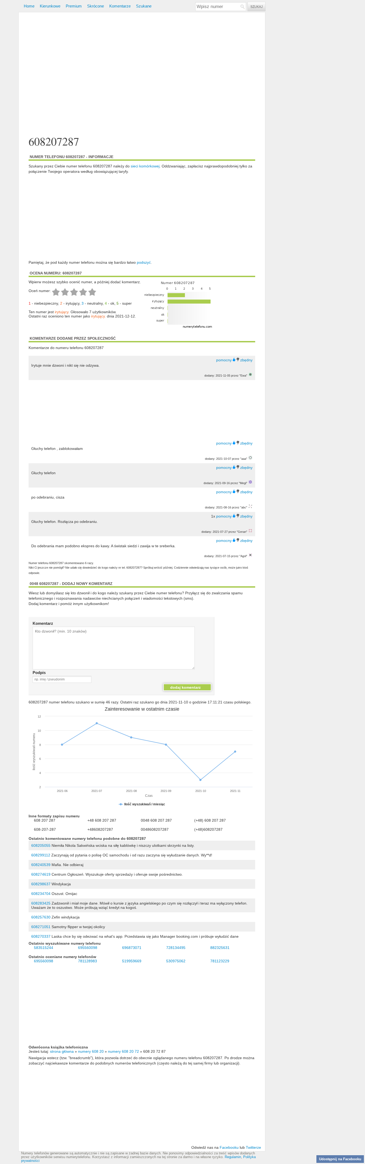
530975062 (175, 961)
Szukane (144, 6)
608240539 (41, 865)
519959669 (131, 961)
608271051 (41, 927)
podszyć (144, 262)
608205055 (41, 845)
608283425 (41, 903)
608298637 (41, 884)
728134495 (175, 947)
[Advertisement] (142, 74)
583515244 (43, 947)
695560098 (87, 947)
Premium (74, 6)
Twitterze (253, 1147)
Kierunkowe (50, 6)
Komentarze (120, 6)
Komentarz (43, 623)
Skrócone (95, 6)
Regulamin (233, 1157)
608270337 (41, 936)
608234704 (41, 893)
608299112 (40, 855)
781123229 (219, 961)
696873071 (131, 947)
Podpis (39, 672)
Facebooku (229, 1147)
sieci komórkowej (145, 166)
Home (29, 6)
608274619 (41, 874)
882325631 (220, 947)
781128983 (87, 961)
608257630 (41, 917)
